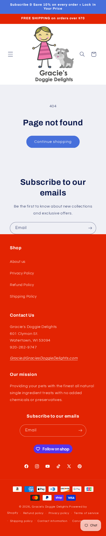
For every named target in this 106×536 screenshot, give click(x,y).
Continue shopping (53, 142)
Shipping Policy (23, 296)
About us (17, 262)
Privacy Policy (22, 273)
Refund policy (33, 513)
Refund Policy (22, 285)
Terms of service (86, 513)
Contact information (52, 521)
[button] (10, 54)
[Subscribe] (90, 228)
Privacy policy (59, 513)
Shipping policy (21, 521)
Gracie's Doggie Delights (50, 506)
